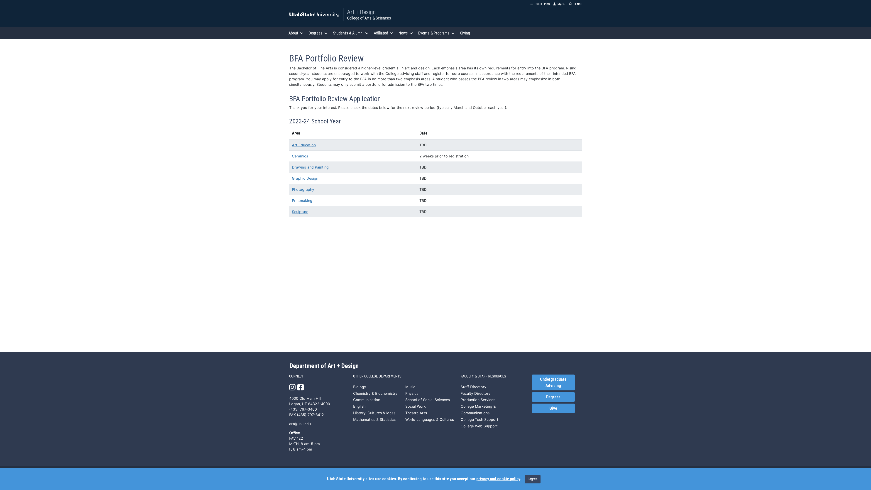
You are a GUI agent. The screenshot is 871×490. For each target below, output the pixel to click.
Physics (411, 393)
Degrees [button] (316, 33)
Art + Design (361, 12)
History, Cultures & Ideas (374, 413)
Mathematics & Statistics (374, 419)
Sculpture (300, 211)
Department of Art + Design (324, 366)
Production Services (478, 399)
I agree (533, 479)
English (359, 406)
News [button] (403, 33)
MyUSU (561, 4)
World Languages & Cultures (429, 419)
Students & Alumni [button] (348, 33)
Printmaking (302, 200)
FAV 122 (296, 438)
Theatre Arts (416, 413)
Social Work (415, 406)
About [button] (293, 33)
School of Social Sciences (427, 399)
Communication (366, 399)
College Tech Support (479, 419)
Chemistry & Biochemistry (375, 393)
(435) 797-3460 (303, 409)
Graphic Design (305, 178)
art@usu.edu (300, 423)
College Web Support (479, 426)
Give (553, 408)
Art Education (304, 145)
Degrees (553, 396)
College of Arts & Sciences (369, 18)
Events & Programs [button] (434, 33)
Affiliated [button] (381, 33)
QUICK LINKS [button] (542, 4)
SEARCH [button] (578, 4)
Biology (359, 387)
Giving (465, 33)
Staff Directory (473, 387)
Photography (303, 189)
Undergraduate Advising (553, 382)
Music (410, 387)
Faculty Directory (475, 393)
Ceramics (300, 156)
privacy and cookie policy (498, 478)
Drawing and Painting (310, 167)
